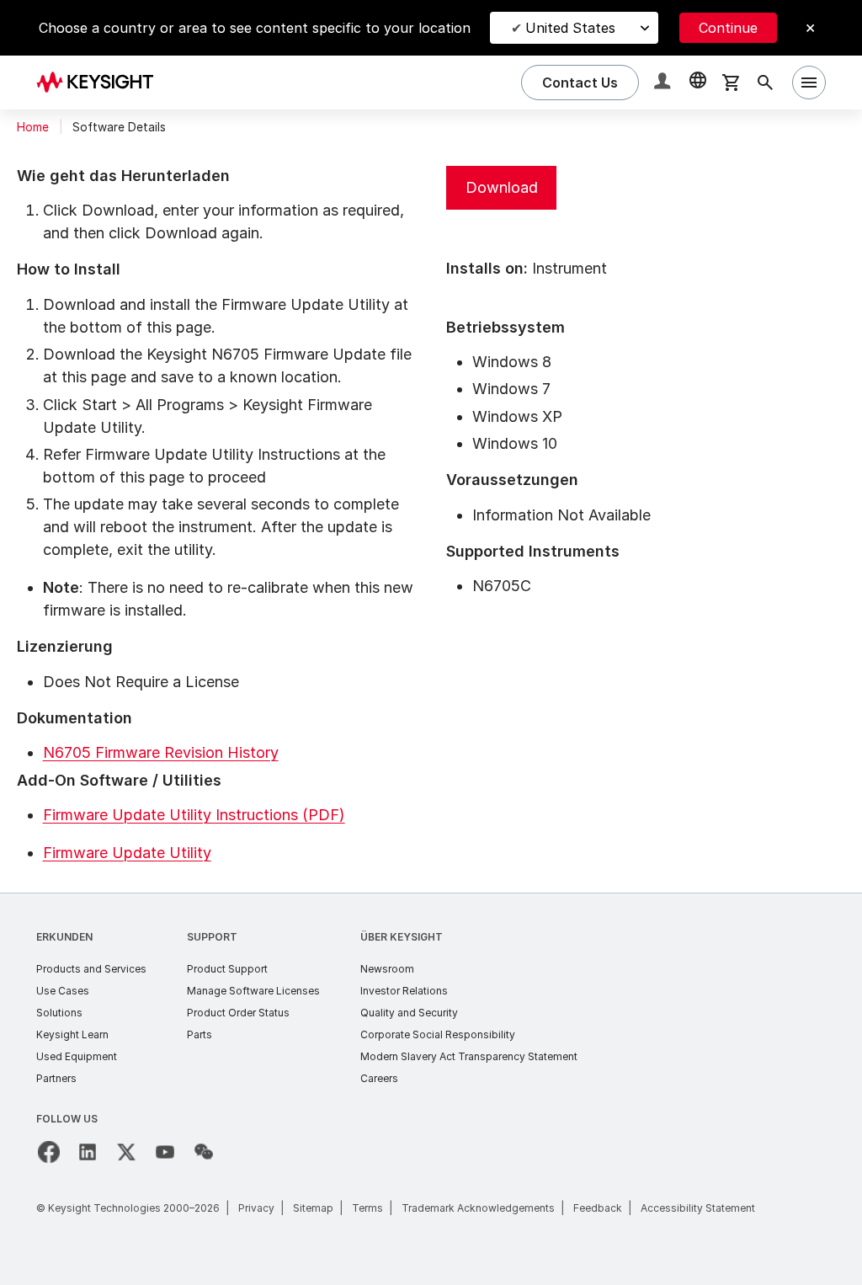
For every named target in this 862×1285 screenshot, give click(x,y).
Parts (199, 1034)
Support (212, 936)
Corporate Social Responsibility (437, 1034)
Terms (367, 1208)
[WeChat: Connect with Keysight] (203, 1152)
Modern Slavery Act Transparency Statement (468, 1056)
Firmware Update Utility (127, 852)
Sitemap (313, 1208)
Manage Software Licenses (253, 990)
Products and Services (91, 968)
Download (502, 187)
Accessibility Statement (698, 1208)
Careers (379, 1078)
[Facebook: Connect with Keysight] (48, 1152)
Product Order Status (238, 1012)
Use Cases (62, 990)
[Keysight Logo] (101, 82)
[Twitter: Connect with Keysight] (126, 1152)
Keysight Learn (72, 1034)
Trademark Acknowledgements (478, 1208)
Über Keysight (401, 936)
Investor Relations (404, 990)
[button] (664, 83)
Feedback (597, 1208)
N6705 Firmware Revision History (161, 752)
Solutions (59, 1012)
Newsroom (387, 968)
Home (33, 127)
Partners (56, 1078)
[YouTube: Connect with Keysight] (165, 1152)
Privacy (256, 1208)
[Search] (765, 82)
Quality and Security (409, 1012)
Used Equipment (76, 1056)
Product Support (227, 968)
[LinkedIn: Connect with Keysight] (87, 1152)
